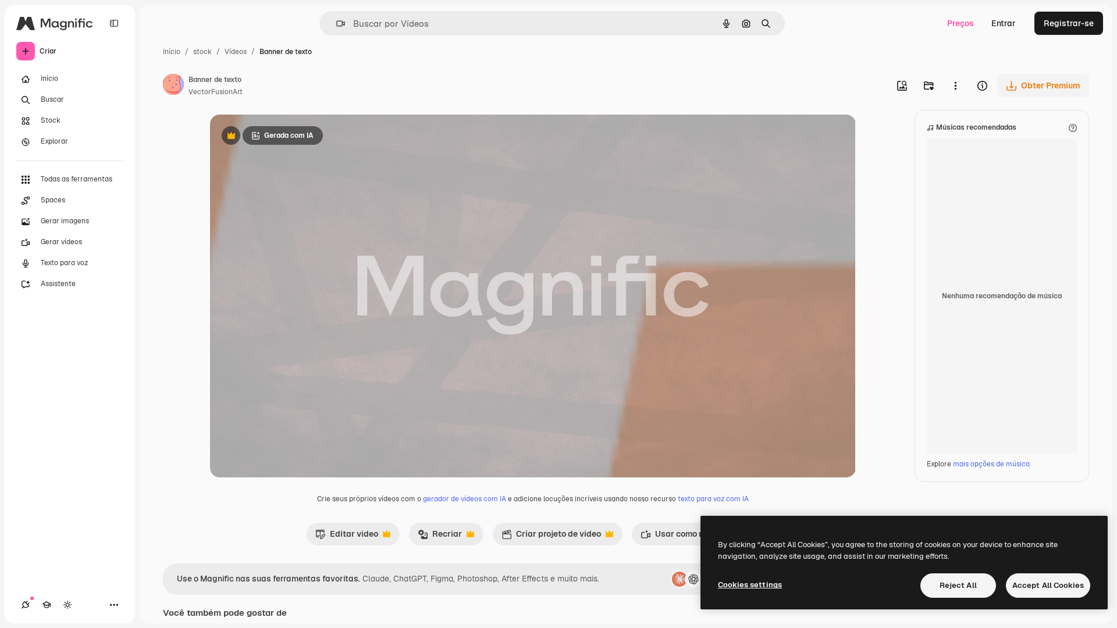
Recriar (440, 537)
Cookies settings (750, 585)
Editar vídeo (346, 537)
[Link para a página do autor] (173, 86)
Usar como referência (689, 537)
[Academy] (46, 604)
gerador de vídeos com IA (464, 499)
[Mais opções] (955, 85)
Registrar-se (1069, 23)
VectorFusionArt (215, 92)
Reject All (958, 585)
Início (171, 51)
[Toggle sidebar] (114, 23)
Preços (960, 23)
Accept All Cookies (1048, 585)
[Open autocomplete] (336, 23)
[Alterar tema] (67, 604)
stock (202, 51)
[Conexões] (25, 604)
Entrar (1003, 23)
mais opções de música (991, 464)
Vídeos (236, 51)
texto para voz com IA (713, 499)
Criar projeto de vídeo (551, 537)
